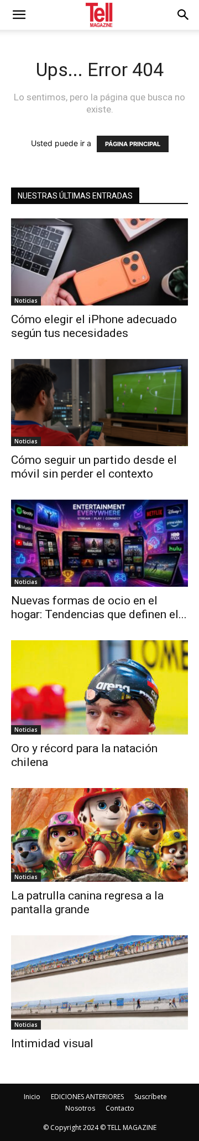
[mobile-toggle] (18, 15)
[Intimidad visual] (99, 982)
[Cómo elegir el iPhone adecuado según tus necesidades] (99, 262)
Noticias (26, 300)
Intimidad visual (55, 1043)
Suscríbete (150, 1096)
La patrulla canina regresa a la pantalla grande (87, 902)
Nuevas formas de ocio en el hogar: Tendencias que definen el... (99, 607)
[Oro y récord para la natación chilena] (99, 687)
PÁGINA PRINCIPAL (132, 144)
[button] (183, 15)
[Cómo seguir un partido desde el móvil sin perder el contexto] (99, 402)
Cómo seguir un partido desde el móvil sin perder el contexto (94, 466)
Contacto (120, 1108)
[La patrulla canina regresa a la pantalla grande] (99, 835)
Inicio (32, 1096)
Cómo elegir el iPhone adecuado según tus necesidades (94, 326)
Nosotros (80, 1108)
